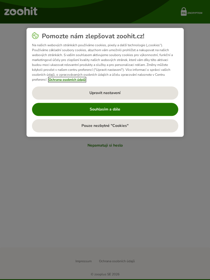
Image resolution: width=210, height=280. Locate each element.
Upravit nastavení (105, 92)
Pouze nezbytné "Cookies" (105, 125)
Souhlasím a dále (105, 109)
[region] (105, 82)
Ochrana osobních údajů (67, 79)
